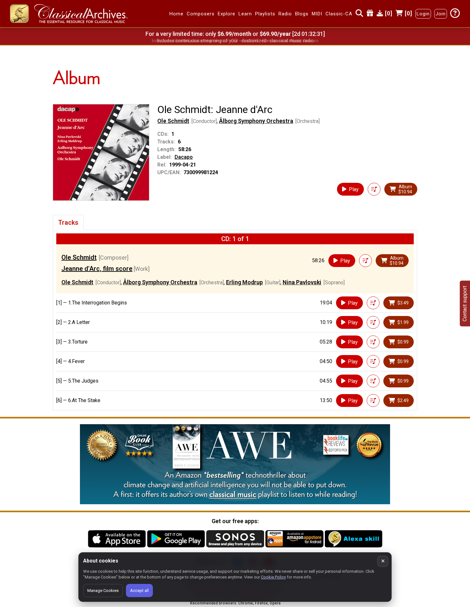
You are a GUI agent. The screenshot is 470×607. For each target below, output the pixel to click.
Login (423, 14)
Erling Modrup (244, 282)
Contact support (465, 303)
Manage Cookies (103, 590)
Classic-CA (338, 14)
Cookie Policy (273, 577)
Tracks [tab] (68, 222)
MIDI (317, 14)
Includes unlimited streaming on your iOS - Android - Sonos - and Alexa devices (235, 41)
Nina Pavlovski (302, 282)
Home (176, 14)
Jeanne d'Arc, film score (96, 268)
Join (440, 14)
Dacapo (184, 157)
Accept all (139, 590)
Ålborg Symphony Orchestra (256, 120)
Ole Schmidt (173, 120)
